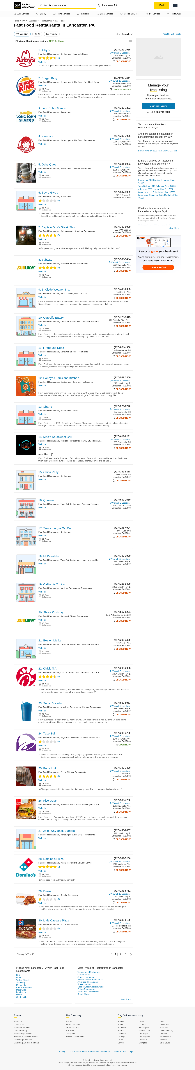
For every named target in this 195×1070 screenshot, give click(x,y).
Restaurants (46, 21)
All (39, 34)
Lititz (18, 975)
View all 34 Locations (121, 262)
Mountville (21, 990)
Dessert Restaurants (82, 168)
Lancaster (32, 21)
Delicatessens (66, 231)
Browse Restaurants (75, 1037)
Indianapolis (144, 1027)
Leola (18, 978)
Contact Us (19, 1024)
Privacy (61, 1051)
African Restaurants (87, 977)
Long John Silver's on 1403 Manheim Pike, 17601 (158, 196)
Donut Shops (84, 994)
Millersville (21, 985)
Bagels (63, 895)
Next (130, 954)
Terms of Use (119, 1051)
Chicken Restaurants (70, 672)
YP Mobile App (72, 1027)
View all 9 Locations (121, 139)
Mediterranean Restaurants (90, 979)
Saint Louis (165, 1043)
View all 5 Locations (121, 53)
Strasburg (20, 982)
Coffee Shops (84, 974)
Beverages (73, 895)
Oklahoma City (166, 1030)
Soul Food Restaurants (88, 992)
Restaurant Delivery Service (79, 863)
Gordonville (21, 997)
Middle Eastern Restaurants (91, 987)
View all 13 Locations (121, 894)
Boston (121, 1030)
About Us (18, 1021)
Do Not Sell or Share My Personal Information (89, 1051)
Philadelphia (165, 1037)
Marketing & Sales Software (26, 1043)
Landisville (21, 992)
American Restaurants (85, 231)
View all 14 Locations (121, 861)
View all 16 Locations (121, 81)
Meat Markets (66, 293)
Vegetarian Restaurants (71, 737)
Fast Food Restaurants (48, 54)
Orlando (163, 1033)
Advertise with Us (22, 1027)
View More (174, 228)
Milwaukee (164, 1024)
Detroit (142, 1021)
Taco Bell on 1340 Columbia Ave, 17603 (157, 186)
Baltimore (122, 1027)
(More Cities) (137, 1015)
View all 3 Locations (121, 167)
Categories (70, 1033)
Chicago (121, 1037)
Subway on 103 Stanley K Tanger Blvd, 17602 (156, 181)
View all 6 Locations (121, 736)
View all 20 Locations (121, 559)
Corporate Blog (20, 1030)
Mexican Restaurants (70, 441)
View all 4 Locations (121, 381)
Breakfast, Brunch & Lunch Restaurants (102, 82)
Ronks (19, 995)
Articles (69, 1021)
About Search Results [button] (172, 34)
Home (16, 21)
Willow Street (22, 980)
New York (164, 1027)
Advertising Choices (23, 1033)
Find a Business (73, 1024)
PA (23, 21)
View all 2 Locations (121, 111)
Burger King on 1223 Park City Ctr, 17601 (157, 151)
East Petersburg (24, 987)
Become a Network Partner (26, 1037)
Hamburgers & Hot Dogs (71, 82)
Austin (120, 1024)
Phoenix (163, 1040)
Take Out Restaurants (70, 321)
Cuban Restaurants (87, 989)
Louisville (143, 1040)
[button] (175, 5)
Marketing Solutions (23, 1040)
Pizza (75, 410)
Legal (131, 1051)
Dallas (120, 1040)
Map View (24, 34)
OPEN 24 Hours (56, 41)
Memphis (143, 1043)
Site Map (70, 1030)
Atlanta (121, 1021)
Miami (162, 1021)
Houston (142, 1024)
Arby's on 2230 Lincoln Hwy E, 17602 (155, 189)
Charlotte (122, 1033)
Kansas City (144, 1030)
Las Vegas (143, 1033)
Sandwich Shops (80, 54)
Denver (121, 1043)
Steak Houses (84, 984)
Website (42, 62)
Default (125, 34)
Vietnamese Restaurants (89, 972)
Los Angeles (144, 1037)
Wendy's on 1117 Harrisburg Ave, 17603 (156, 192)
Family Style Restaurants (92, 441)
